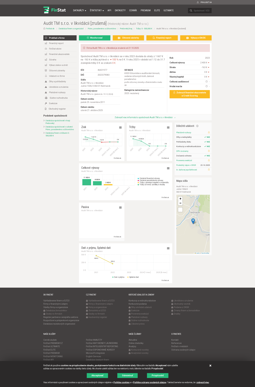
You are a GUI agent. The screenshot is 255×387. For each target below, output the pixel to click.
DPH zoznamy (182, 151)
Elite (157, 10)
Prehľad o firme (56, 38)
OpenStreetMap (205, 253)
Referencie (176, 343)
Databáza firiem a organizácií (71, 28)
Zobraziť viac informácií (144, 117)
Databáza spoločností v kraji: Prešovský (58, 121)
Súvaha (52, 59)
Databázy (78, 10)
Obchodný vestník (182, 304)
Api (109, 10)
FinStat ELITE (49, 350)
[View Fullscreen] (180, 209)
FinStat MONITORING (53, 356)
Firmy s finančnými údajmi (55, 304)
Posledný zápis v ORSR (186, 165)
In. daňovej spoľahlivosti (186, 170)
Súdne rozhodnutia (59, 98)
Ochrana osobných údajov (183, 350)
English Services (93, 356)
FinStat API (48, 360)
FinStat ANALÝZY (94, 340)
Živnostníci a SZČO (97, 310)
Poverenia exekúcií (184, 160)
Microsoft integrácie (95, 353)
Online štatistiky (136, 343)
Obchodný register (57, 109)
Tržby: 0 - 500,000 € (144, 28)
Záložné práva (137, 324)
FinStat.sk (50, 28)
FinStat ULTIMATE (51, 346)
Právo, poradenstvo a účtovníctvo (102, 28)
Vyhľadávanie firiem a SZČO (56, 300)
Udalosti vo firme (57, 76)
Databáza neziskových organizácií (59, 324)
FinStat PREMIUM (51, 353)
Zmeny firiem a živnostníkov (187, 310)
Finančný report (56, 43)
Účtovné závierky (57, 70)
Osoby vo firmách (54, 314)
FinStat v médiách (179, 346)
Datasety (120, 10)
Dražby (177, 314)
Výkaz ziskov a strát (58, 65)
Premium (146, 10)
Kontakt (175, 340)
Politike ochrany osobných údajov (149, 382)
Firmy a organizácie (98, 307)
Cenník (133, 10)
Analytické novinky (139, 353)
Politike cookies (121, 382)
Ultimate (169, 10)
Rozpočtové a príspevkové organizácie (61, 320)
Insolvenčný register (98, 317)
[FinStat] (54, 12)
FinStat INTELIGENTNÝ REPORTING (102, 346)
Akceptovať (97, 375)
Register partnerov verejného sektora (60, 317)
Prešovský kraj (126, 28)
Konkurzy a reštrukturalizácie (142, 300)
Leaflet (197, 253)
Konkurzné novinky (140, 350)
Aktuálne (133, 340)
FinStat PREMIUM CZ (53, 343)
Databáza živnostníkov (56, 310)
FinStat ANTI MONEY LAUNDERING (102, 343)
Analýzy (132, 346)
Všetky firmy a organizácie (55, 307)
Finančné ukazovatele (59, 54)
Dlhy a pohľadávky (57, 81)
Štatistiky (96, 10)
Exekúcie (53, 103)
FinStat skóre (55, 49)
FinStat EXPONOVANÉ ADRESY (100, 350)
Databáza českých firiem (97, 360)
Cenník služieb (50, 340)
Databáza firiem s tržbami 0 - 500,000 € (58, 134)
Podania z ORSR (181, 307)
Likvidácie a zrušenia (58, 87)
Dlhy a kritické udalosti (141, 307)
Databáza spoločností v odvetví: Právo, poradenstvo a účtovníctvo (60, 128)
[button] (193, 221)
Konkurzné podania (138, 304)
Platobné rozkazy (57, 92)
